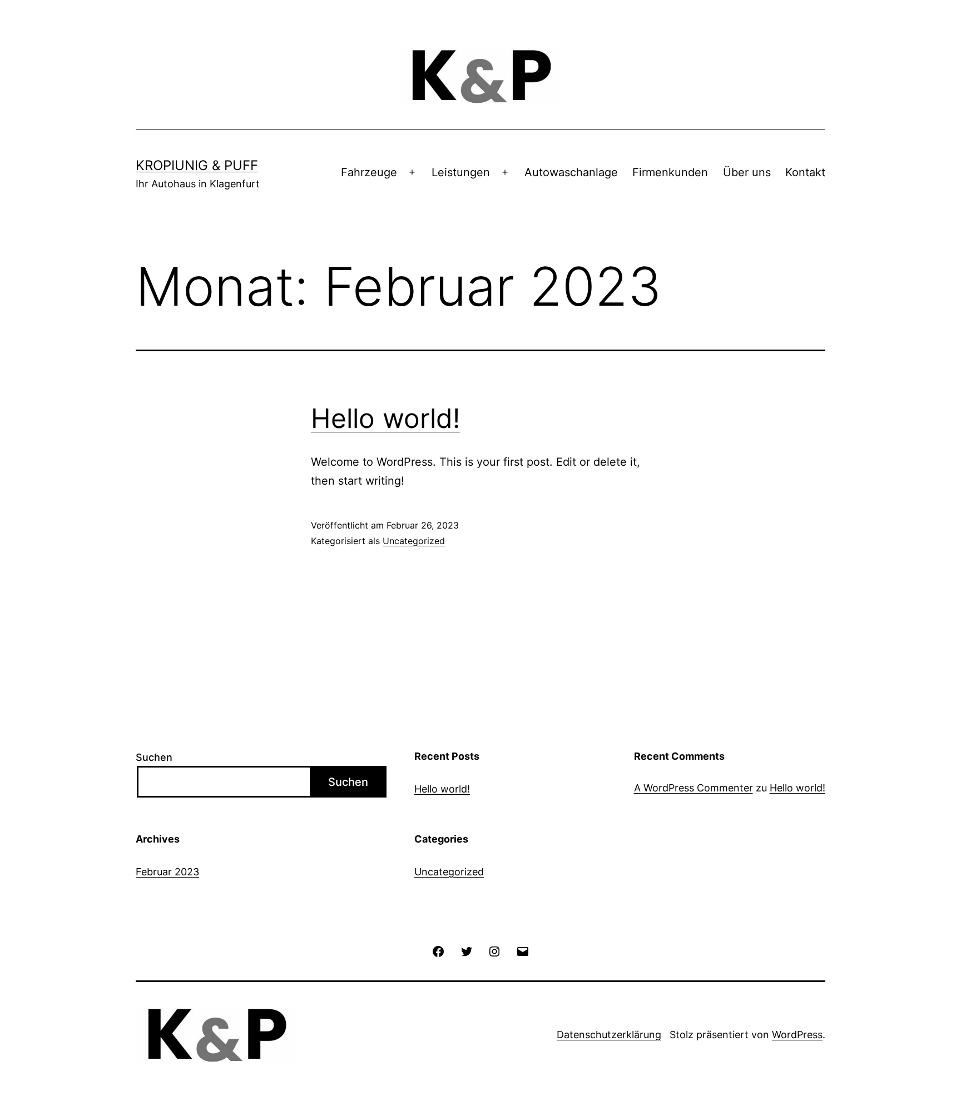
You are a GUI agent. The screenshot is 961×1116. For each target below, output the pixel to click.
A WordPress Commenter (693, 788)
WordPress (797, 1034)
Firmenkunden (670, 172)
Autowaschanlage (571, 172)
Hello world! (385, 418)
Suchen (154, 757)
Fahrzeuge (369, 172)
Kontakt (805, 172)
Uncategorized (414, 540)
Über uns (747, 172)
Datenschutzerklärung (609, 1034)
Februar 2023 (167, 872)
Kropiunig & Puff (197, 165)
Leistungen (461, 172)
